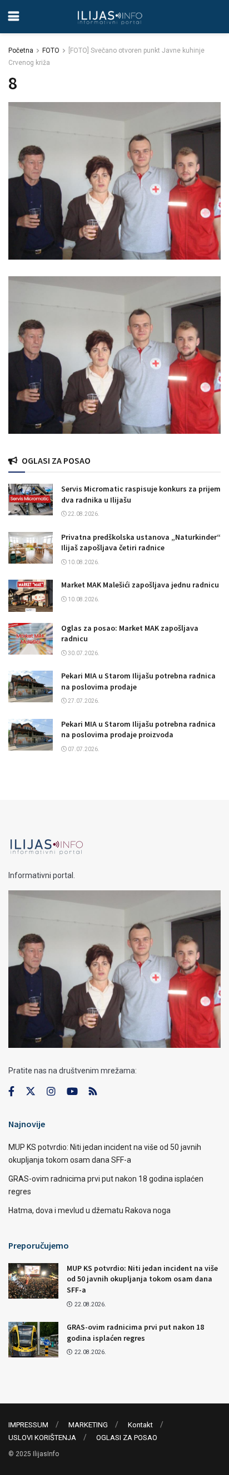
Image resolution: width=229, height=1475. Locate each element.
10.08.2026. (83, 562)
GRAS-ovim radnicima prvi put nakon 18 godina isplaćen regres (135, 1332)
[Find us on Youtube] (72, 1091)
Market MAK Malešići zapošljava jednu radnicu (140, 585)
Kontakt (140, 1425)
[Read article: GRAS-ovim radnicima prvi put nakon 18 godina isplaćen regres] (33, 1339)
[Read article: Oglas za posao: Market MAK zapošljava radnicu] (30, 639)
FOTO (50, 50)
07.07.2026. (83, 749)
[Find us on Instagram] (51, 1091)
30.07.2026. (83, 653)
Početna (20, 50)
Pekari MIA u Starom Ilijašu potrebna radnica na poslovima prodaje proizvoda (138, 729)
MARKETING (88, 1425)
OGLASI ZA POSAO (126, 1437)
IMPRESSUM (28, 1425)
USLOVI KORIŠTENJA (42, 1437)
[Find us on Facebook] (11, 1091)
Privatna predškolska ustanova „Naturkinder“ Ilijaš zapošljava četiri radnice (141, 542)
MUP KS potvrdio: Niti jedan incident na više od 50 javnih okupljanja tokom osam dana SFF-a (142, 1279)
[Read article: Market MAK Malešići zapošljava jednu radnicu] (30, 595)
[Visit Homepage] (110, 17)
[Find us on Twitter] (31, 1091)
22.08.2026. (83, 514)
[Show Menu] (13, 16)
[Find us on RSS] (93, 1092)
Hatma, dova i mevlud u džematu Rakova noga (89, 1210)
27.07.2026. (83, 701)
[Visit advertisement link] (114, 355)
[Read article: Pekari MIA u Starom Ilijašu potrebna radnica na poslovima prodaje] (30, 686)
